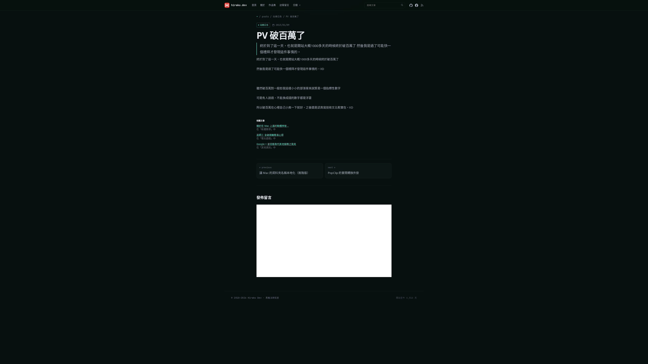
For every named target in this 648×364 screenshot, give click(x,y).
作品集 (272, 5)
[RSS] (422, 5)
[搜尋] (402, 5)
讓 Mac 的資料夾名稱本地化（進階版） (284, 170)
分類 (295, 5)
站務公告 (277, 16)
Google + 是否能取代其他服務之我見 (276, 144)
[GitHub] (411, 5)
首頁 (254, 5)
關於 (262, 5)
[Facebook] (416, 5)
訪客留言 (284, 5)
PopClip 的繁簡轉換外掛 (343, 170)
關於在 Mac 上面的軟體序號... (272, 125)
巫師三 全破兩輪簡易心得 (270, 134)
